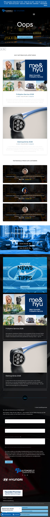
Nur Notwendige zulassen (25, 511)
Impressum (10, 498)
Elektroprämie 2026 (25, 142)
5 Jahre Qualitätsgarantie (41, 407)
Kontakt (5, 498)
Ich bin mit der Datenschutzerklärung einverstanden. (18, 447)
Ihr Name (7, 418)
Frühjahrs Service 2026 (25, 94)
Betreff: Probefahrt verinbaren (12, 437)
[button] (6, 514)
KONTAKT (35, 3)
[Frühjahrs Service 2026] (25, 75)
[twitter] (25, 475)
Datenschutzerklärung (8, 500)
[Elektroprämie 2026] (25, 123)
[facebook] (22, 475)
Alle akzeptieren (25, 514)
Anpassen (25, 507)
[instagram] (27, 475)
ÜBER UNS (29, 3)
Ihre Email (7, 427)
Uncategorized (31, 96)
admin (19, 96)
